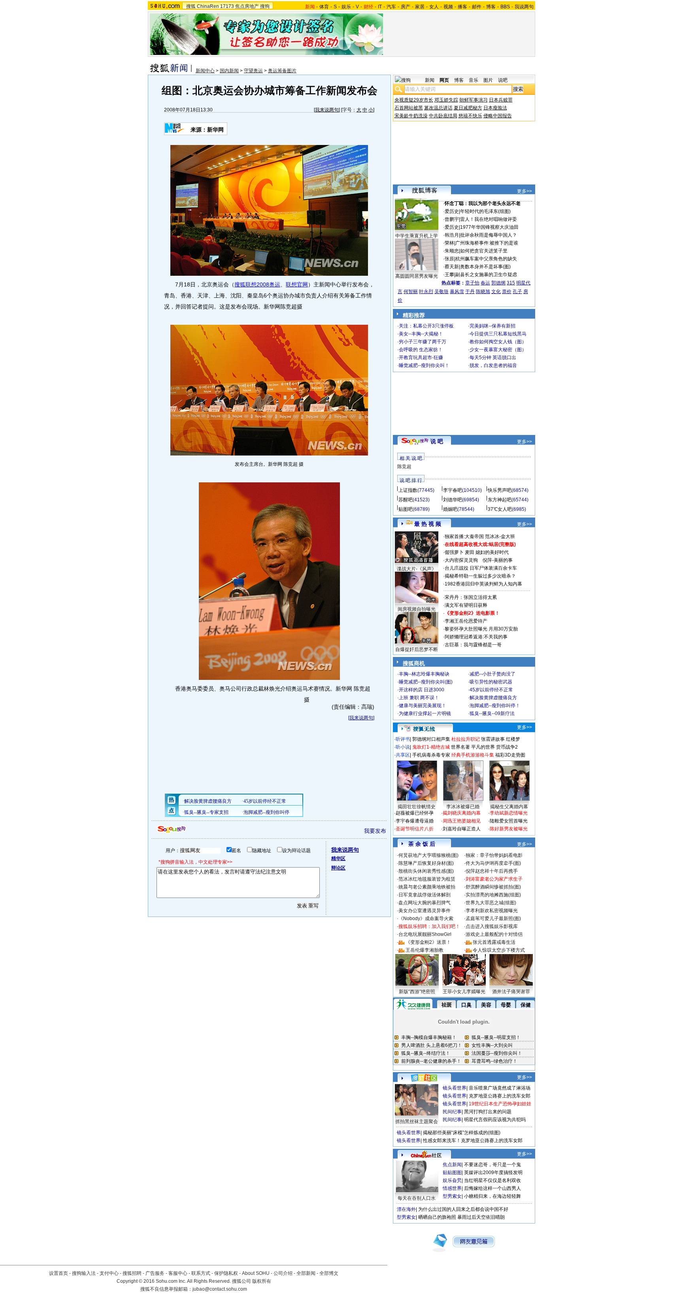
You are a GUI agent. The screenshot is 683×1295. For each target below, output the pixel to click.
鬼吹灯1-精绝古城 (431, 747)
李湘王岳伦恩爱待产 (466, 621)
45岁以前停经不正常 (491, 690)
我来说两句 (327, 110)
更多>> (524, 191)
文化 (496, 291)
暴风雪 (457, 291)
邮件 (476, 6)
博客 (491, 6)
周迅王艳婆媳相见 (462, 821)
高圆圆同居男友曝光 (416, 276)
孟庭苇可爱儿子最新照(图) (493, 918)
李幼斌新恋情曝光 (509, 813)
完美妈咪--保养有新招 (492, 326)
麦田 (469, 552)
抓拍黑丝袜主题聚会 (416, 1121)
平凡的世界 (483, 747)
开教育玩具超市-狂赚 (421, 357)
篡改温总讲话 (438, 108)
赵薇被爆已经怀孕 (415, 813)
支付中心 (109, 1273)
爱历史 (452, 211)
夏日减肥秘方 (468, 108)
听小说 (403, 747)
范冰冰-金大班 (500, 536)
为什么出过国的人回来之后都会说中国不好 (463, 1209)
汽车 (391, 6)
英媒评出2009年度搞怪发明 (493, 1172)
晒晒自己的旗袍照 (437, 1217)
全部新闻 (305, 1273)
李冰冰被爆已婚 (462, 806)
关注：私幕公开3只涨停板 (426, 326)
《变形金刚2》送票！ (428, 942)
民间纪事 (452, 1111)
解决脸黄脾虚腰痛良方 (493, 697)
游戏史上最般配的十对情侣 (494, 934)
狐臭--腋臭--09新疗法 (492, 713)
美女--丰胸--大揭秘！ (421, 334)
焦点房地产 (247, 6)
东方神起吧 (499, 500)
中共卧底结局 (443, 116)
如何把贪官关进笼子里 (484, 251)
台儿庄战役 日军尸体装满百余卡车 (481, 568)
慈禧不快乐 (470, 116)
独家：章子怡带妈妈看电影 (494, 855)
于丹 (470, 291)
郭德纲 (498, 283)
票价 (506, 291)
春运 (485, 283)
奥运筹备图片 (282, 70)
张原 (449, 259)
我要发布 (375, 831)
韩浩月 (452, 235)
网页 (444, 80)
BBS (505, 6)
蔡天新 (452, 266)
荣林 (449, 243)
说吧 (503, 80)
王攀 (449, 274)
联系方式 (200, 1273)
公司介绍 (283, 1273)
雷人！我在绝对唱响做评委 (488, 219)
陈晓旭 (483, 291)
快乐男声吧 (499, 490)
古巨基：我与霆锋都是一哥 (473, 645)
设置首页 (58, 1273)
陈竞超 (404, 466)
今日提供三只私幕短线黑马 (498, 334)
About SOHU (256, 1273)
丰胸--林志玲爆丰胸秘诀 (424, 674)
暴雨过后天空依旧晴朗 (481, 1217)
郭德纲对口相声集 (431, 739)
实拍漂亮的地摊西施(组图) (493, 895)
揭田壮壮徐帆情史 (417, 806)
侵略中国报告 (497, 116)
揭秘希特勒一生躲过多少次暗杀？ (480, 576)
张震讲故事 (493, 739)
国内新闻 (229, 70)
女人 (434, 6)
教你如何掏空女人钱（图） (498, 341)
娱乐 (346, 6)
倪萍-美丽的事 (498, 560)
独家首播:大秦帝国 (464, 536)
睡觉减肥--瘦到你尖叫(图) (426, 682)
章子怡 (472, 283)
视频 (448, 6)
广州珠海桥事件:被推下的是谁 (486, 243)
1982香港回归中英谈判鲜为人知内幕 (483, 584)
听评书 (403, 739)
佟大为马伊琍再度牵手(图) (493, 863)
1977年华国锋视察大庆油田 (489, 227)
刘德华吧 (452, 500)
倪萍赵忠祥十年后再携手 (492, 871)
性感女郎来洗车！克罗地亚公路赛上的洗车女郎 (473, 1140)
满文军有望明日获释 (466, 605)
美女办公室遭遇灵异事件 (424, 910)
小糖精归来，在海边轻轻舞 (492, 1196)
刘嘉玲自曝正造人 (462, 829)
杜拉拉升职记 (465, 739)
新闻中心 (205, 70)
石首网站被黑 (408, 108)
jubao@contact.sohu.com (219, 1289)
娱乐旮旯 (452, 1180)
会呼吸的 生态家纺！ (421, 349)
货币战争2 (507, 747)
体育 (324, 6)
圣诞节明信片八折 (415, 829)
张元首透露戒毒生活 (494, 942)
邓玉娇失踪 (446, 100)
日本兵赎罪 (501, 100)
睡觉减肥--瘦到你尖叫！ (424, 365)
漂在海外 (406, 1209)
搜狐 (191, 6)
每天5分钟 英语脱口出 (493, 357)
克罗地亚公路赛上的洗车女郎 (499, 1096)
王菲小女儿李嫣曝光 (464, 991)
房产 (405, 6)
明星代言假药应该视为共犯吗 (495, 1119)
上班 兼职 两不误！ (419, 697)
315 (511, 283)
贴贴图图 (452, 1172)
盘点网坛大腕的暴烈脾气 (424, 902)
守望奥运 (253, 70)
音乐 (473, 80)
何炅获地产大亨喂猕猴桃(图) (428, 855)
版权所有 (261, 1281)
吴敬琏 (441, 291)
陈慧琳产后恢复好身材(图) (426, 863)
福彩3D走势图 (510, 755)
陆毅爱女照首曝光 (509, 821)
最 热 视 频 (427, 524)
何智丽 (411, 291)
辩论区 (338, 868)
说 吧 (436, 441)
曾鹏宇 (452, 219)
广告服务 (154, 1273)
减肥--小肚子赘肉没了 (492, 674)
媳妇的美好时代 (492, 552)
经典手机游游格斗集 (472, 755)
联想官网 (297, 284)
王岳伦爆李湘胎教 (424, 950)
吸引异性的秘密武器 (491, 682)
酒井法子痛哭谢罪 (511, 991)
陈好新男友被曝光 (509, 829)
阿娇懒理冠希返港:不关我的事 (476, 637)
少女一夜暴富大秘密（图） (498, 349)
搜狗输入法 (84, 1273)
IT (380, 6)
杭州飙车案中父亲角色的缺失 (486, 259)
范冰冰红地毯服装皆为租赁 (426, 879)
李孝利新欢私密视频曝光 (492, 910)
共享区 (403, 755)
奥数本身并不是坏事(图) (485, 266)
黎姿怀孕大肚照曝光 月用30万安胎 (481, 629)
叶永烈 (426, 291)
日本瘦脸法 (495, 108)
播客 (462, 6)
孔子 (517, 291)
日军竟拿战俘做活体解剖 (424, 895)
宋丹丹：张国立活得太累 (471, 597)
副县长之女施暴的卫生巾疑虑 (486, 274)
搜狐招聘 (132, 1273)
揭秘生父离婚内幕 (509, 806)
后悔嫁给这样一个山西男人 (492, 1188)
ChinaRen (208, 6)
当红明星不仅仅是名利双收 (492, 1180)
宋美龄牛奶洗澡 (411, 116)
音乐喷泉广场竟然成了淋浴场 (499, 1088)
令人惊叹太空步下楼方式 (499, 950)
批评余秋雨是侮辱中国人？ (488, 235)
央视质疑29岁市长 (413, 100)
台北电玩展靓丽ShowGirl (424, 934)
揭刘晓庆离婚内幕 (462, 813)
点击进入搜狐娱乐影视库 (492, 926)
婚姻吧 (450, 509)
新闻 (429, 80)
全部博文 (328, 1273)
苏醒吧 (405, 500)
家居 (420, 6)
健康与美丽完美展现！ (422, 705)
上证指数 (407, 490)
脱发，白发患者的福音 (493, 365)
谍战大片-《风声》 (416, 569)
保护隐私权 (226, 1273)
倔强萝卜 (454, 552)
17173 (227, 6)
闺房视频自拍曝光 (417, 609)
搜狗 (265, 6)
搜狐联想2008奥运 (257, 284)
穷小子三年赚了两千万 (422, 341)
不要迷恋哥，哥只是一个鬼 (492, 1164)
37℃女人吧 (500, 509)
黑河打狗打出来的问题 (487, 1111)
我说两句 (524, 6)
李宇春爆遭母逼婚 (415, 821)
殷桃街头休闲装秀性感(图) (426, 871)
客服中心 (177, 1273)
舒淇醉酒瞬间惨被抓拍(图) (493, 887)
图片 (488, 80)
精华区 (338, 858)
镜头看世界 (454, 1088)
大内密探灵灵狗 (461, 560)
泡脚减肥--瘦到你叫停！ (495, 705)
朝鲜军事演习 (473, 100)
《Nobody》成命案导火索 (425, 918)
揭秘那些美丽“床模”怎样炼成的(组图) (461, 1132)
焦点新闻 (452, 1164)
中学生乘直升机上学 (416, 236)
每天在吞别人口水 (417, 1198)
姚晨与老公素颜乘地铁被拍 (426, 887)
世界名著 (460, 747)
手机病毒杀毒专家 (431, 755)
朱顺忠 (452, 251)
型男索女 (452, 1196)
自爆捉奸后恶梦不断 (416, 649)
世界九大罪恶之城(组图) (491, 902)
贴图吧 (405, 509)
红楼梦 (513, 739)
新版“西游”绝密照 (417, 991)
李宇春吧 (452, 490)
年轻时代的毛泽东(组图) (485, 211)
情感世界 (452, 1188)
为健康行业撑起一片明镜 (425, 713)
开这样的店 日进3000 (421, 690)
